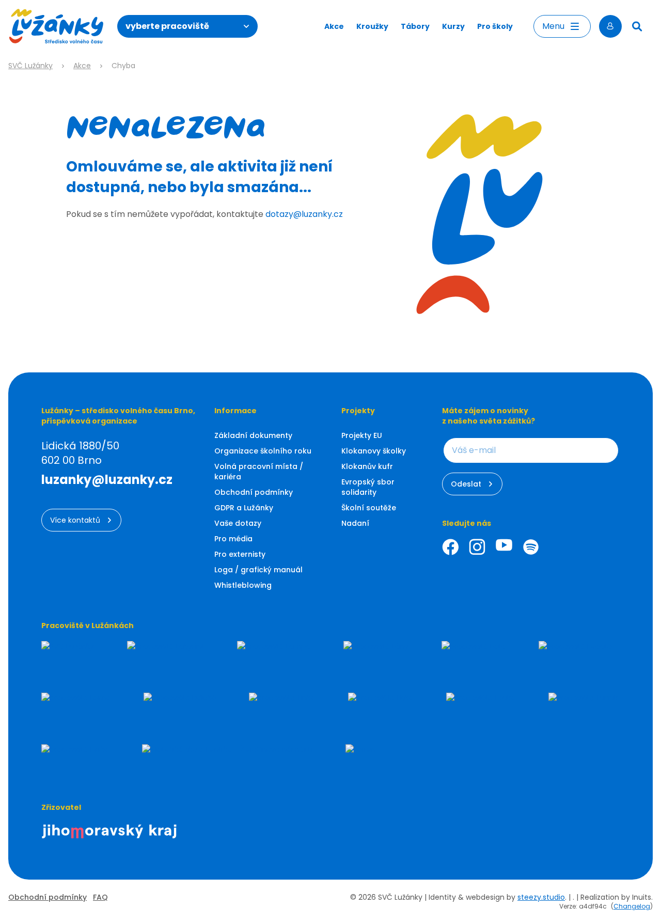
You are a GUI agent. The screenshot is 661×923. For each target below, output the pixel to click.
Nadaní (355, 523)
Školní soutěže (368, 508)
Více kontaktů (75, 520)
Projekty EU (361, 435)
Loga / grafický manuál (258, 570)
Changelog (631, 906)
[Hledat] (637, 26)
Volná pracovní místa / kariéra (258, 471)
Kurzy (453, 26)
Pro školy (495, 26)
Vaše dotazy (237, 523)
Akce (334, 26)
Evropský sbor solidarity (368, 487)
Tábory (415, 26)
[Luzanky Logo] (56, 26)
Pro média (233, 539)
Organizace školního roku (262, 451)
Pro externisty (239, 554)
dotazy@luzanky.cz (304, 214)
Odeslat (466, 484)
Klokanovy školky (373, 451)
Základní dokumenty (253, 435)
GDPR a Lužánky (243, 508)
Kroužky (372, 26)
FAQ (100, 897)
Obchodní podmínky (253, 492)
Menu (553, 26)
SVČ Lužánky (30, 66)
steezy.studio (541, 897)
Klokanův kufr (367, 466)
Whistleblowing (243, 585)
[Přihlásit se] (610, 26)
